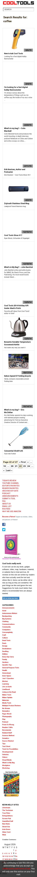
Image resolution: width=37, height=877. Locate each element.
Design (4, 646)
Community (6, 627)
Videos (4, 757)
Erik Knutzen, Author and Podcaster (14, 170)
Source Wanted (8, 741)
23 (24, 466)
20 (12, 466)
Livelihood (6, 689)
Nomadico (6, 711)
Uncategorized (7, 752)
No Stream (6, 708)
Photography (7, 716)
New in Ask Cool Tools (13, 53)
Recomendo (6, 730)
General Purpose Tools (10, 668)
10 (4, 466)
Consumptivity (7, 632)
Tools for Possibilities (10, 749)
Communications (8, 624)
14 (12, 856)
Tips (3, 744)
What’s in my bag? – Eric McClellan (14, 411)
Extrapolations (7, 816)
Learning (5, 684)
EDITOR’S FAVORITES (10, 486)
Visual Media (7, 760)
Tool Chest (6, 746)
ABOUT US (6, 504)
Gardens (5, 662)
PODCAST (6, 493)
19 (7, 859)
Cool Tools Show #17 (13, 235)
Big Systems (6, 619)
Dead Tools (6, 640)
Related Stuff (7, 733)
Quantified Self (7, 821)
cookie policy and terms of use (16, 868)
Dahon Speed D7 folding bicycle (17, 376)
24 (28, 466)
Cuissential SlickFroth (13, 451)
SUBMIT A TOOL (8, 499)
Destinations (6, 649)
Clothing (5, 621)
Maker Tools (6, 695)
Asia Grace (6, 829)
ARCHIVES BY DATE (10, 491)
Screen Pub (6, 818)
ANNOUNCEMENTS (10, 496)
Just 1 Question (8, 678)
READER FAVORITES (10, 488)
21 (16, 466)
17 (3, 859)
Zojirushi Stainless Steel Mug (16, 203)
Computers (6, 630)
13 (9, 856)
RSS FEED (6, 509)
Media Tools (6, 703)
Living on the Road (9, 692)
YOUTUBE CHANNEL (10, 483)
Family (4, 659)
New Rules (6, 824)
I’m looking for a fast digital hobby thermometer (16, 88)
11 (5, 856)
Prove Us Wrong (8, 725)
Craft (4, 635)
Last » (9, 470)
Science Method (8, 735)
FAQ (3, 501)
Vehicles (5, 754)
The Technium (7, 810)
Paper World (6, 714)
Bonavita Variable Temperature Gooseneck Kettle (17, 343)
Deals (4, 643)
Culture (5, 638)
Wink (4, 835)
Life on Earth (7, 687)
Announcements (8, 608)
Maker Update (7, 697)
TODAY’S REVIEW (9, 481)
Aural (4, 611)
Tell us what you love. (10, 598)
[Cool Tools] (18, 3)
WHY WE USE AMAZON (11, 511)
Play (3, 719)
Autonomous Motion (9, 613)
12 (7, 856)
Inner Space (6, 676)
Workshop (6, 768)
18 (5, 859)
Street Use (6, 827)
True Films (6, 813)
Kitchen (5, 681)
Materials (5, 700)
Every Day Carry (8, 657)
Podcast (5, 722)
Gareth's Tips (7, 665)
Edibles (5, 654)
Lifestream (6, 808)
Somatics (5, 738)
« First (22, 462)
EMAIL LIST (7, 506)
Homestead (6, 673)
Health (4, 670)
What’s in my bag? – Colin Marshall (14, 129)
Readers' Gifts (7, 727)
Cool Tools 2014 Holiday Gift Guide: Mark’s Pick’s (16, 306)
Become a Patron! (8, 517)
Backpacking (7, 616)
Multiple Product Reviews (11, 706)
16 (16, 856)
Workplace (6, 765)
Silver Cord (6, 832)
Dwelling (5, 651)
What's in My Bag (8, 763)
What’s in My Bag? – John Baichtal (18, 267)
